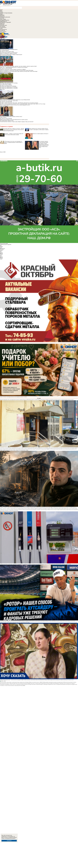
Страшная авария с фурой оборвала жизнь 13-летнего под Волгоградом (66, 508)
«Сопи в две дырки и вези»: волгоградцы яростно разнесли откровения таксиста (14, 399)
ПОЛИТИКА (2, 24)
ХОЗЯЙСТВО (2, 30)
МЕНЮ (1, 9)
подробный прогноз (3, 244)
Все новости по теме (4, 51)
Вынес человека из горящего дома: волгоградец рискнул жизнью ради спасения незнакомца (15, 507)
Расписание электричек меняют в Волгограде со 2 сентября (64, 507)
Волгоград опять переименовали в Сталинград (8, 87)
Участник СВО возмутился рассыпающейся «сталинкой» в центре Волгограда (35, 509)
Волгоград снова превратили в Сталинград (8, 86)
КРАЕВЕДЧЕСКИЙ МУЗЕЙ (5, 17)
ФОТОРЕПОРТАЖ (3, 29)
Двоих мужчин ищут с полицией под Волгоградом (36, 683)
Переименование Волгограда (5, 72)
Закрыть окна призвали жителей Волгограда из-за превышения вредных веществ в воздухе (60, 399)
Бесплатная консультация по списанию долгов (8, 52)
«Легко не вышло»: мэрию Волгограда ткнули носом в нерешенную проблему (15, 683)
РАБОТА (6, 33)
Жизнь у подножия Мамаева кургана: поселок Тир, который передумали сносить (15, 104)
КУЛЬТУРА (2, 18)
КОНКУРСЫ (2, 16)
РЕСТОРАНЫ (2, 26)
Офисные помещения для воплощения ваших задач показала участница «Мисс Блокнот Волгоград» (18, 71)
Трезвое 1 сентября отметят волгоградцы (12, 510)
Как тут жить (2, 89)
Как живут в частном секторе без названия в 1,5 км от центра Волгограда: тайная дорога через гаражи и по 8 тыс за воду (22, 103)
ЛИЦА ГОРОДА (3, 19)
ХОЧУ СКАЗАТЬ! (3, 31)
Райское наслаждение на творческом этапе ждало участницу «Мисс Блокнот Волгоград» (16, 70)
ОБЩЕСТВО (2, 23)
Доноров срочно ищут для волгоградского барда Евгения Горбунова (12, 509)
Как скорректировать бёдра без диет (7, 120)
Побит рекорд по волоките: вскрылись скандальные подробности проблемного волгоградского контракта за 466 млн (36, 508)
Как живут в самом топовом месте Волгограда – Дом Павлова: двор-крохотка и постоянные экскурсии (19, 102)
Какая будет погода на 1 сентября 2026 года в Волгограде (36, 399)
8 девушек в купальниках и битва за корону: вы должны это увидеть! (13, 69)
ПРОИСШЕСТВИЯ (3, 25)
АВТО (6, 36)
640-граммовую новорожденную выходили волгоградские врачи (53, 682)
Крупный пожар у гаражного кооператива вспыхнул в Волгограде (40, 507)
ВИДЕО (1, 14)
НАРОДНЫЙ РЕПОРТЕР (4, 20)
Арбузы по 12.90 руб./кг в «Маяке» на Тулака (8, 53)
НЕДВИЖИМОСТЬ (3, 21)
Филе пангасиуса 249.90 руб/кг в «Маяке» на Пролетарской (11, 54)
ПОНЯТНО (9, 840)
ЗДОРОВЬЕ (2, 15)
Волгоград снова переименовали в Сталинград (8, 88)
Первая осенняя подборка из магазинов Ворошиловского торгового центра (14, 119)
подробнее (9, 244)
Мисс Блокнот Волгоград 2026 (5, 55)
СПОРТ (1, 28)
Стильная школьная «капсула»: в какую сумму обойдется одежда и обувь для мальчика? (16, 121)
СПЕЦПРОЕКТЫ (3, 27)
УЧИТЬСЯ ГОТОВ (6, 34)
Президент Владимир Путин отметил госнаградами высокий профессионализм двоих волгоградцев (59, 684)
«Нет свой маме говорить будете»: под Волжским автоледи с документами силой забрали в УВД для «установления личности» (21, 682)
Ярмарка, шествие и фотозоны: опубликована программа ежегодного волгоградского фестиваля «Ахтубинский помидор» (25, 684)
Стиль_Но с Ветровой (4, 105)
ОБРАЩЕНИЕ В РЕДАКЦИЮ (5, 22)
